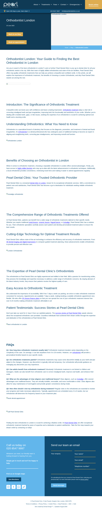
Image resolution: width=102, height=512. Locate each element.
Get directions (14, 479)
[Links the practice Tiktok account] (24, 487)
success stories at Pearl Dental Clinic (68, 313)
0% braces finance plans (31, 298)
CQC (74, 504)
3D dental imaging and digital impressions (21, 242)
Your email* (79, 460)
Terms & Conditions (31, 504)
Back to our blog (15, 34)
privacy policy (84, 479)
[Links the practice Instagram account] (8, 487)
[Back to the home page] (10, 4)
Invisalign (66, 222)
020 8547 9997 (55, 11)
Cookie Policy (52, 504)
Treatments (45, 4)
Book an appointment (16, 42)
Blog (72, 47)
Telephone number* (82, 466)
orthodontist (76, 352)
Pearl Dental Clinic (70, 423)
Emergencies (75, 4)
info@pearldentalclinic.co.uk (71, 11)
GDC (70, 504)
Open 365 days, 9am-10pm (17, 11)
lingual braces (55, 222)
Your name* (79, 454)
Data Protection (62, 504)
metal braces (33, 222)
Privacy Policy (43, 504)
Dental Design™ (48, 506)
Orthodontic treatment (70, 110)
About (36, 4)
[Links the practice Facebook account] (14, 487)
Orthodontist (22, 132)
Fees (55, 4)
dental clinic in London (38, 183)
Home (66, 47)
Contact (63, 4)
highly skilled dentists (25, 168)
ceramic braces (44, 222)
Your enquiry (56, 454)
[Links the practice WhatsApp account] (19, 487)
